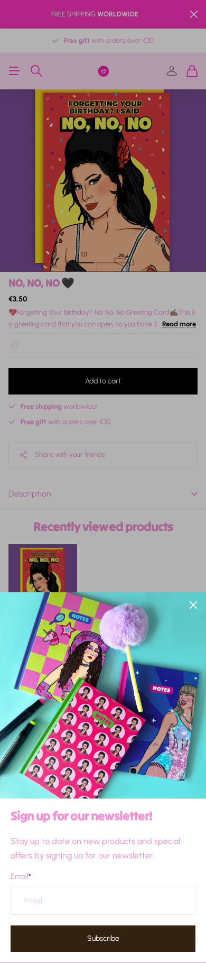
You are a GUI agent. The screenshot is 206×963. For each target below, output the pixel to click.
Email (21, 876)
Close (193, 605)
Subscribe (103, 938)
